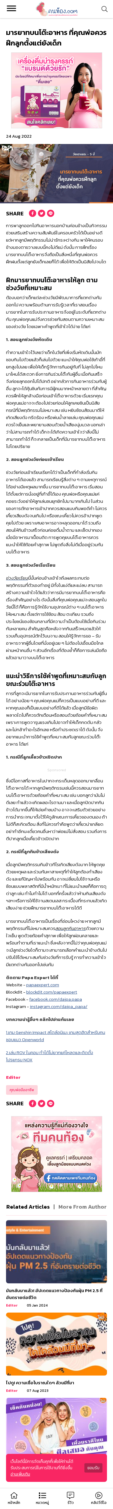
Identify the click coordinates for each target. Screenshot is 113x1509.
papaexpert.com (42, 984)
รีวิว (70, 1502)
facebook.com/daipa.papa (55, 999)
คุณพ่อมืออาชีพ (22, 1090)
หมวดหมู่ (42, 1502)
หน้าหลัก (14, 1502)
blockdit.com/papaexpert (51, 991)
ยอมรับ (93, 1468)
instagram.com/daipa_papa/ (58, 1006)
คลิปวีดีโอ (99, 1502)
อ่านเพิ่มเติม (20, 1474)
